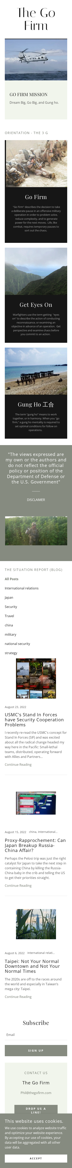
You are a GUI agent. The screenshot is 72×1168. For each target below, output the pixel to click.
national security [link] (17, 643)
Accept (36, 1158)
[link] (36, 19)
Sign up (36, 1050)
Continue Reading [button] (18, 764)
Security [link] (11, 607)
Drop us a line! (36, 1110)
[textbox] (36, 1034)
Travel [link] (9, 616)
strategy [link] (11, 653)
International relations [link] (22, 588)
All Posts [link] (11, 579)
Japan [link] (9, 597)
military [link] (10, 634)
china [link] (9, 625)
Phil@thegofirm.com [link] (36, 1093)
